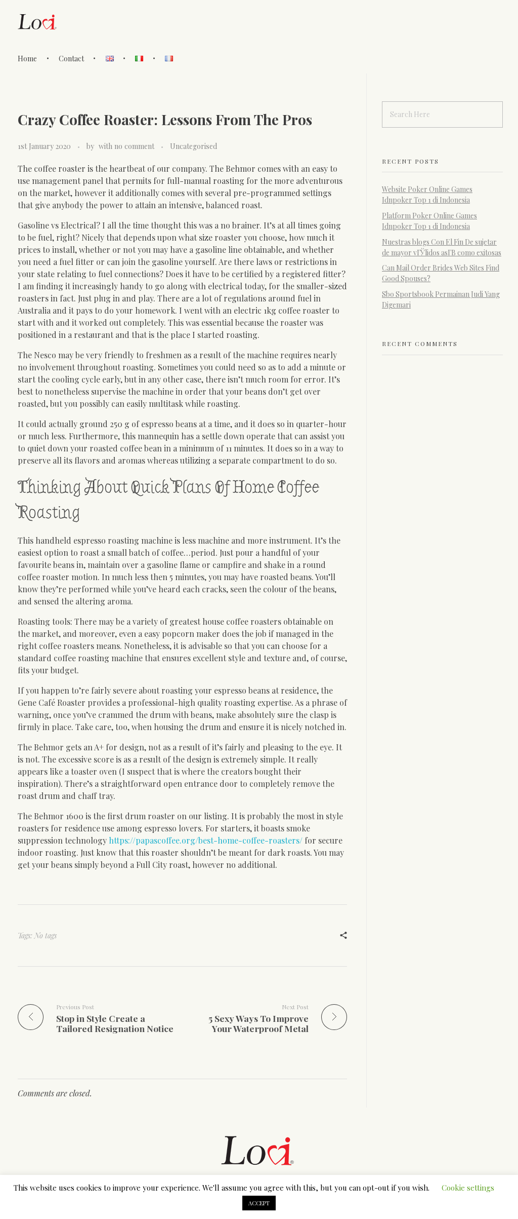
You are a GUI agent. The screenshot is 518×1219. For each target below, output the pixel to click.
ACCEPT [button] (259, 1203)
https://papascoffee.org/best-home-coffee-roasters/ (206, 840)
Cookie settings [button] (468, 1188)
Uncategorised (193, 146)
